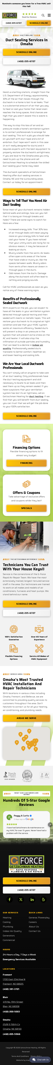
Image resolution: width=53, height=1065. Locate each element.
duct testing (36, 396)
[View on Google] (9, 817)
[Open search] (43, 15)
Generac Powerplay (39, 917)
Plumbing (8, 926)
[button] (3, 824)
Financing (26, 463)
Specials (26, 508)
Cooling (6, 922)
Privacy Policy (36, 1056)
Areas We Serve (26, 718)
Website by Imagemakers (26, 1060)
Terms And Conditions (20, 1056)
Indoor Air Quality (12, 931)
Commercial (9, 940)
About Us (34, 926)
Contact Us (34, 931)
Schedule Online (26, 191)
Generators (9, 935)
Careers (33, 922)
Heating (7, 917)
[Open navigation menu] (49, 15)
